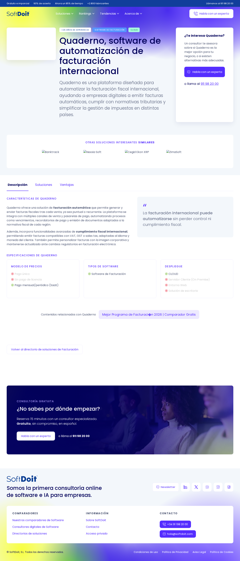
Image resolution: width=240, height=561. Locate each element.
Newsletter (168, 487)
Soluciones (63, 14)
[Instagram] (218, 487)
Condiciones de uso (146, 552)
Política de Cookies (221, 552)
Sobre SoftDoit (96, 520)
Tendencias (108, 14)
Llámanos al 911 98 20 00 (219, 3)
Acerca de (132, 14)
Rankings (85, 14)
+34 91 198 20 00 (177, 524)
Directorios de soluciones (29, 533)
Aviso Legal (199, 552)
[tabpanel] (120, 247)
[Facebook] (229, 487)
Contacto (92, 527)
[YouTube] (207, 487)
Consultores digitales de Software (35, 527)
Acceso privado (97, 533)
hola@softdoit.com (180, 534)
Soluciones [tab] (43, 184)
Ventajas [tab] (67, 184)
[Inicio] (18, 13)
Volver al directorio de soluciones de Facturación (44, 349)
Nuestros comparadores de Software (38, 520)
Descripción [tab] (17, 184)
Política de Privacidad (175, 552)
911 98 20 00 (210, 83)
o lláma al (74, 436)
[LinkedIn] (185, 487)
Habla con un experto (214, 14)
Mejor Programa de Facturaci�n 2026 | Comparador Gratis (149, 314)
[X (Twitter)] (196, 487)
